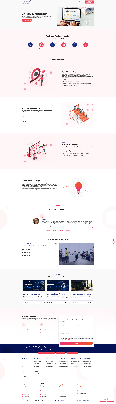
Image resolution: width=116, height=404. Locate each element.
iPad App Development (63, 368)
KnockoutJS (24, 376)
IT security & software (28, 250)
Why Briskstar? (36, 363)
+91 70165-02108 (72, 1)
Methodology (36, 366)
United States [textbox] (79, 330)
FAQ (62, 400)
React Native (24, 369)
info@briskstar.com (81, 1)
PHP (22, 363)
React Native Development (63, 366)
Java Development (49, 369)
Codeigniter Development (88, 366)
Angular (23, 373)
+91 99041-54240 (54, 349)
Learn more (106, 399)
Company (77, 2)
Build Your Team (57, 2)
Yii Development (86, 368)
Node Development (49, 366)
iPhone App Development (63, 361)
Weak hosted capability (28, 252)
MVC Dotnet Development (75, 368)
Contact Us (36, 371)
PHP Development (49, 368)
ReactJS (23, 374)
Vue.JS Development (74, 364)
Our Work (71, 2)
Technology (64, 2)
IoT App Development (62, 364)
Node (23, 368)
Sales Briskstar (37, 349)
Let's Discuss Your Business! (46, 353)
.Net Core (23, 361)
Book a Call (60, 353)
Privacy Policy (67, 339)
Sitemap (65, 400)
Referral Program (37, 373)
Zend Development (86, 364)
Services (49, 2)
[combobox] (62, 328)
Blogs (82, 2)
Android (23, 366)
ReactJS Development (75, 363)
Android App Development (63, 363)
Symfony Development (87, 363)
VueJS (23, 371)
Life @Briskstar (36, 364)
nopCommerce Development (51, 363)
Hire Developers (71, 353)
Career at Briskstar (37, 368)
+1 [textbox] (60, 328)
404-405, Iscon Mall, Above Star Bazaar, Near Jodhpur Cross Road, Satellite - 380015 (30, 392)
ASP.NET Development (50, 361)
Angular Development (75, 361)
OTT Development (62, 369)
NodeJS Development (75, 366)
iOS (22, 364)
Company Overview (37, 361)
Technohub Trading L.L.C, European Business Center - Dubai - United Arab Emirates (49, 392)
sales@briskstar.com (27, 394)
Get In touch (26, 20)
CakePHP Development (87, 369)
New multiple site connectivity (30, 244)
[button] (45, 230)
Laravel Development (87, 361)
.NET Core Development (50, 364)
